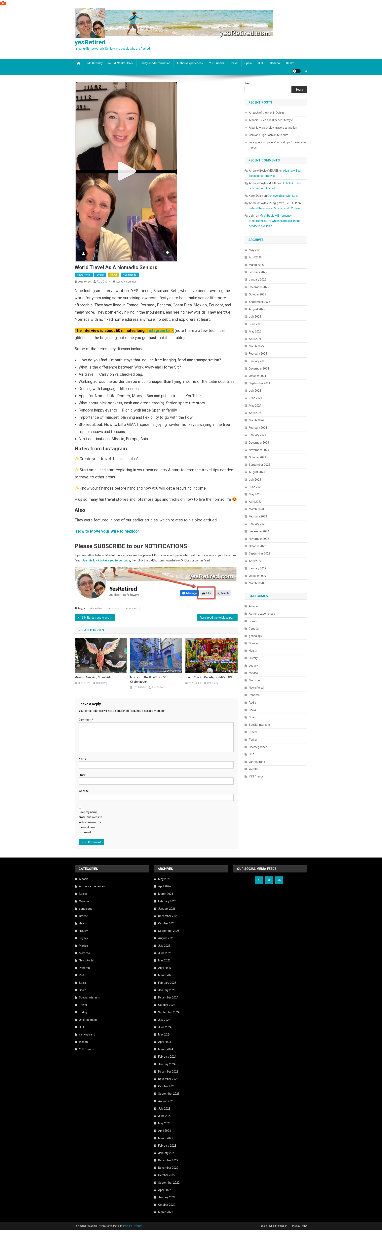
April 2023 (255, 501)
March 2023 (256, 509)
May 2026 (255, 250)
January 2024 (257, 435)
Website (84, 791)
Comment (86, 719)
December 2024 (259, 368)
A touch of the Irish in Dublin (266, 112)
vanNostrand (257, 761)
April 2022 (255, 561)
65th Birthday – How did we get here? (109, 63)
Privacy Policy (299, 1225)
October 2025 (257, 294)
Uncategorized (258, 747)
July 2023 (255, 479)
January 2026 (257, 279)
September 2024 (259, 383)
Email (82, 774)
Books (253, 621)
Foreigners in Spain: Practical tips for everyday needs (278, 145)
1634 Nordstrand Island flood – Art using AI (97, 617)
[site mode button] (297, 71)
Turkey (253, 739)
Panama (254, 695)
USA (261, 63)
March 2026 (256, 264)
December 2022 (259, 531)
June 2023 (255, 487)
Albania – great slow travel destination (273, 127)
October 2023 (257, 457)
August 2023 (257, 472)
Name (82, 758)
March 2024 (256, 420)
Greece (253, 643)
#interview (96, 608)
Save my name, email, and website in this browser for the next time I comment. (90, 822)
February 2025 (258, 353)
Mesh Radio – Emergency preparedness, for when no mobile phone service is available (274, 221)
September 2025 (259, 301)
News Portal (83, 274)
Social (100, 274)
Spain (248, 63)
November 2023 (259, 450)
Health (290, 63)
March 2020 (256, 583)
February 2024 (258, 427)
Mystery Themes (132, 1225)
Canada (275, 63)
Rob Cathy (103, 281)
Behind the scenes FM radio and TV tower (275, 208)
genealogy (255, 636)
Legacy (253, 665)
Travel (234, 63)
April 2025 (255, 338)
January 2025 (257, 361)
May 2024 (255, 405)
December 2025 (259, 287)
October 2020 (257, 575)
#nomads (114, 608)
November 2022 (259, 538)
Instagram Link (160, 330)
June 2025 (255, 324)
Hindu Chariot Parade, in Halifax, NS (208, 677)
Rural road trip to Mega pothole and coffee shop (219, 617)
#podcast (131, 608)
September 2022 (259, 553)
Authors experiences (190, 63)
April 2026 (255, 257)
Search (249, 83)
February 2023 (258, 516)
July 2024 (255, 390)
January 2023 (257, 524)
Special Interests (259, 724)
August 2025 (257, 309)
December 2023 (259, 442)
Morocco (254, 680)
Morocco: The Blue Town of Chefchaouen (148, 679)
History (253, 658)
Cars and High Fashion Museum (268, 135)
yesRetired (90, 42)
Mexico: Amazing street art (92, 677)
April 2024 (255, 413)
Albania (253, 606)
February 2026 (258, 272)
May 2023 (255, 494)
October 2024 (257, 375)
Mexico (253, 673)
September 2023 (259, 464)
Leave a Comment (126, 281)
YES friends (216, 63)
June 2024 (255, 398)
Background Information (155, 63)
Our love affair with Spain (283, 195)
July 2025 (255, 316)
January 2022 (257, 568)
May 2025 (255, 331)
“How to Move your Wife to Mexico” (107, 531)
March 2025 (256, 346)
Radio (252, 702)
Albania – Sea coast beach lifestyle (271, 120)
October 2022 (257, 546)
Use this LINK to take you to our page (106, 560)
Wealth (253, 769)
